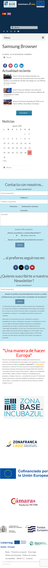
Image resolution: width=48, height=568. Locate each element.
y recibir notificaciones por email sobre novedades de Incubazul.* (24, 295)
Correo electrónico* (24, 189)
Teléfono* (24, 198)
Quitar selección (29, 235)
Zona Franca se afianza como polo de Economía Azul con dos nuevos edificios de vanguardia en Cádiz (24, 92)
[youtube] (32, 267)
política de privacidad (24, 240)
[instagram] (26, 267)
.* (26, 240)
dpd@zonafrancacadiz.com (28, 333)
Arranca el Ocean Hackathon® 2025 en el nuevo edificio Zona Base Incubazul (28, 102)
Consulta (24, 210)
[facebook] (15, 267)
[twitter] (21, 267)
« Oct (4, 161)
